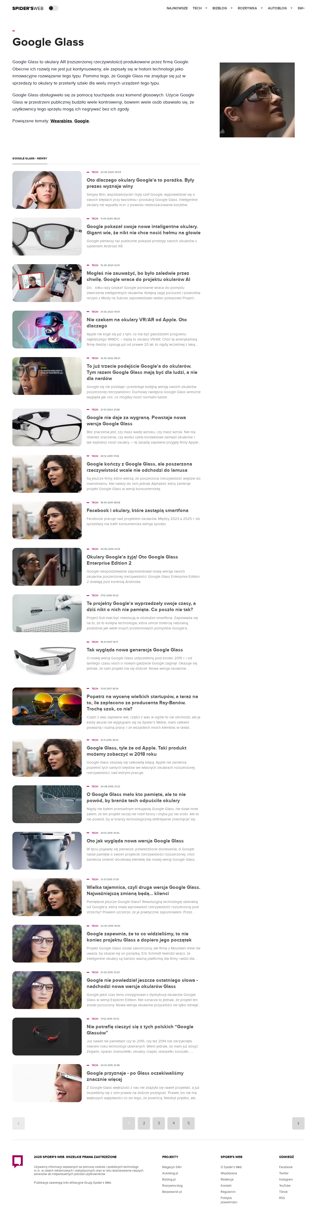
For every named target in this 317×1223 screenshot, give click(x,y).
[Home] (27, 8)
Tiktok (283, 1192)
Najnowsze (177, 8)
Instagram (286, 1179)
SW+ (301, 8)
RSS (282, 1198)
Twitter (284, 1173)
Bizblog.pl (169, 1179)
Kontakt (226, 1186)
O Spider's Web (231, 1167)
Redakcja (227, 1179)
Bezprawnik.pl (172, 1192)
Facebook (286, 1167)
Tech (197, 8)
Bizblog (219, 8)
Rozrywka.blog (172, 1186)
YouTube (285, 1186)
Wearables (61, 121)
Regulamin (228, 1192)
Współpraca (229, 1173)
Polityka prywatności (229, 1200)
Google (81, 121)
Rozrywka (247, 8)
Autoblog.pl (170, 1173)
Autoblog (277, 8)
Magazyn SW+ (172, 1167)
